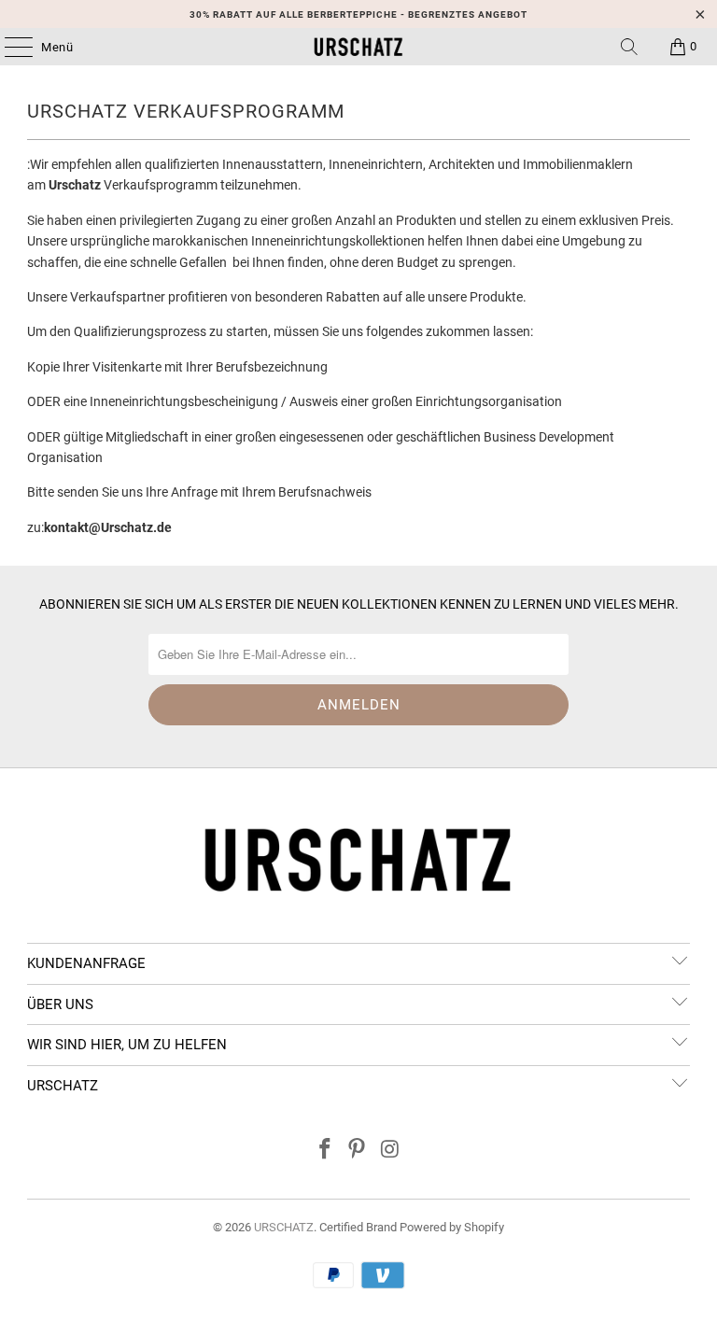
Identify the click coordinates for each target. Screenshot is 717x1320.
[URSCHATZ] (358, 46)
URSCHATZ (284, 1227)
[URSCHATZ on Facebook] (325, 1150)
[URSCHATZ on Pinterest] (358, 1150)
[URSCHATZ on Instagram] (390, 1150)
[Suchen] (629, 46)
